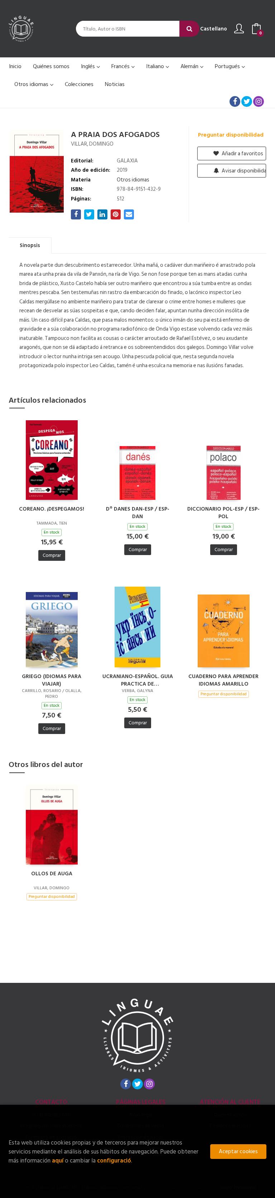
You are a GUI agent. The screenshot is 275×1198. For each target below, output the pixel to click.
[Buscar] (189, 29)
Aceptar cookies (238, 1151)
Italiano (155, 66)
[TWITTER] (246, 101)
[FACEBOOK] (235, 101)
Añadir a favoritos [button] (242, 153)
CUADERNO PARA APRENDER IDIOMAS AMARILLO (223, 680)
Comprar (52, 555)
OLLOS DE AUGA (51, 874)
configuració (114, 1160)
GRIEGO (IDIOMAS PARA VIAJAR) (51, 680)
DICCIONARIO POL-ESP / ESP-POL (223, 512)
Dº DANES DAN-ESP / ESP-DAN (137, 512)
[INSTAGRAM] (258, 101)
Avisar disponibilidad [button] (243, 170)
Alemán (190, 66)
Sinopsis (30, 245)
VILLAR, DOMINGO (92, 143)
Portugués (228, 66)
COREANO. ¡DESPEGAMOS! (51, 509)
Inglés (88, 66)
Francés (121, 66)
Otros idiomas (32, 84)
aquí (57, 1160)
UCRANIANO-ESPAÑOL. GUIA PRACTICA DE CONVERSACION (137, 680)
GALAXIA (127, 160)
